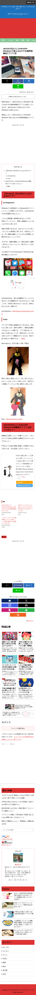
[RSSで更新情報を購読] (18, 615)
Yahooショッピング (24, 485)
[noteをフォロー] (26, 605)
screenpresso (11, 176)
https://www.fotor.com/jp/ (14, 419)
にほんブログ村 (7, 839)
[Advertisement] (18, 28)
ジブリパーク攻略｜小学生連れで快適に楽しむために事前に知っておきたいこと (18, 816)
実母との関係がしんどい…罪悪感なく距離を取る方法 (18, 822)
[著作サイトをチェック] (10, 601)
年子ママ (18, 864)
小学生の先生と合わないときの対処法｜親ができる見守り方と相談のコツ (18, 803)
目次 (15, 167)
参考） (24, 338)
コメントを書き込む (18, 728)
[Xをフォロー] (26, 601)
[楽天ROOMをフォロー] (10, 610)
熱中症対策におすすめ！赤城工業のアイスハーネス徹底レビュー (18, 809)
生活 (5, 536)
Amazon (20, 482)
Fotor (8, 178)
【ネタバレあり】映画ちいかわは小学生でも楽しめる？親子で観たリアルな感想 (18, 796)
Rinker (23, 476)
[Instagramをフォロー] (10, 605)
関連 (8, 186)
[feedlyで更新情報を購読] (26, 610)
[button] (32, 830)
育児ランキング (6, 845)
